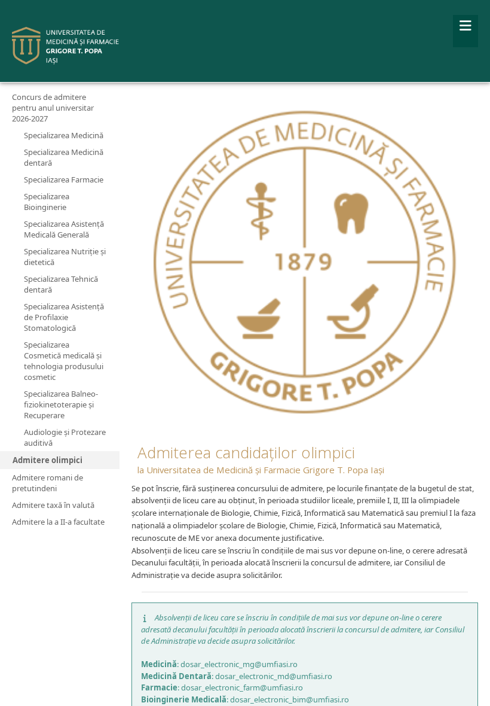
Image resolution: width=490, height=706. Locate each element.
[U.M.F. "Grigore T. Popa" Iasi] (66, 46)
